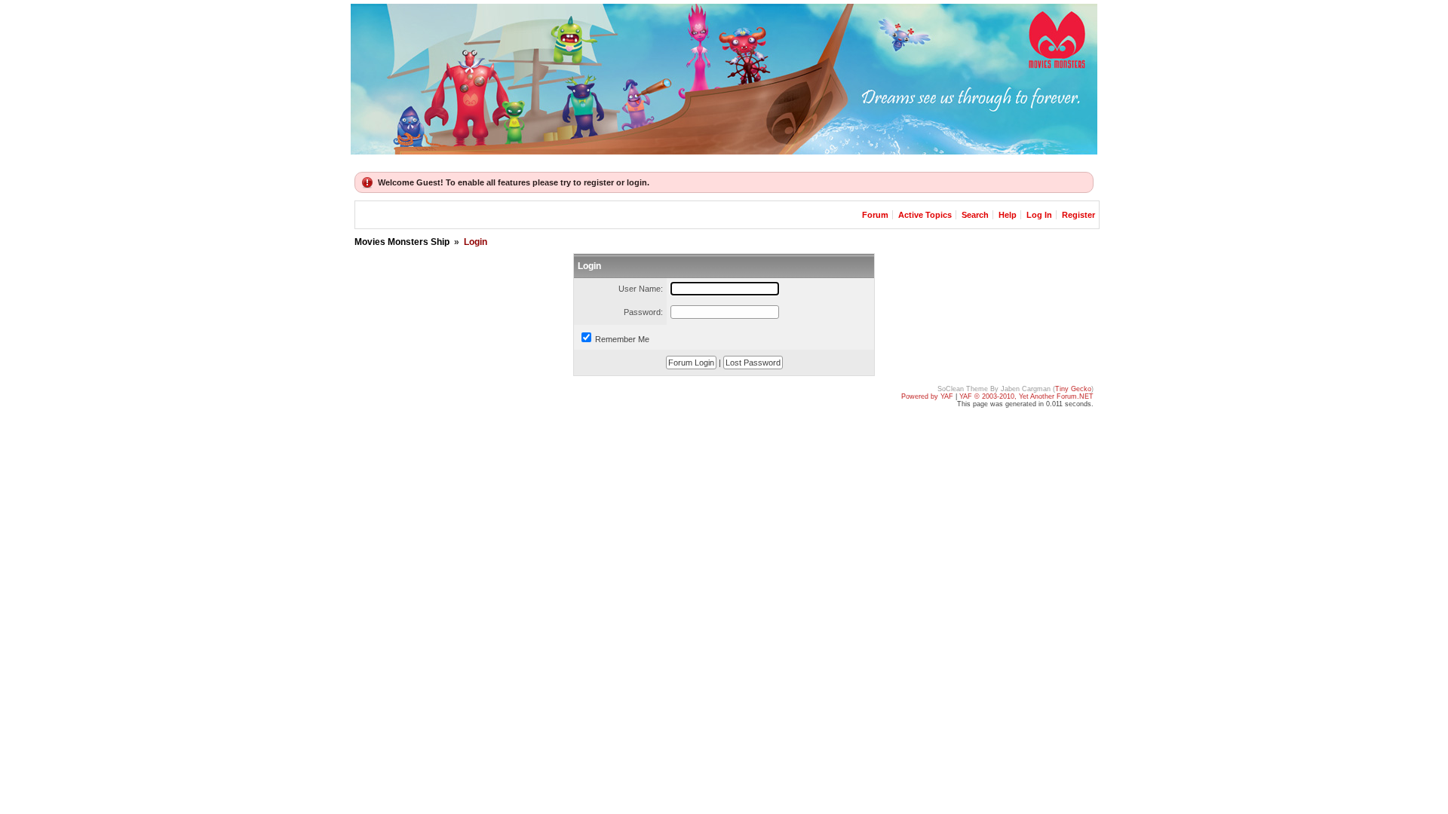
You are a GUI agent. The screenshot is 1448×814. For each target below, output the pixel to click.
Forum (875, 214)
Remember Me (622, 339)
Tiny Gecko (1073, 389)
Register (1078, 214)
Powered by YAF (927, 396)
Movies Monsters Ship (401, 242)
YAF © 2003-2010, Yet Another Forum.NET (1026, 396)
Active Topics (925, 214)
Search (975, 214)
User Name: (640, 288)
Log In (1040, 214)
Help (1008, 214)
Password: (643, 312)
